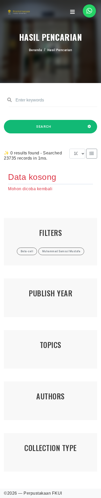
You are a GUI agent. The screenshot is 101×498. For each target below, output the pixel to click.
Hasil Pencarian (59, 50)
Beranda (35, 50)
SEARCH (44, 126)
